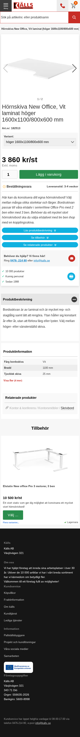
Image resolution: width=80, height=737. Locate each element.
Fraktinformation (14, 599)
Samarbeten (12, 655)
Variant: (9, 136)
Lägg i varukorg (49, 174)
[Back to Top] (48, 729)
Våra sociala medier (16, 649)
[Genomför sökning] (74, 17)
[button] (74, 68)
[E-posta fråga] (71, 258)
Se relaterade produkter (38, 244)
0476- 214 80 (18, 260)
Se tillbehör (38, 237)
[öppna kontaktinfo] (62, 6)
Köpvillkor (10, 593)
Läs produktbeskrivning (38, 230)
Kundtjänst (10, 613)
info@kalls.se (42, 260)
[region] (40, 299)
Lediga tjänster (13, 620)
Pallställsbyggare (14, 635)
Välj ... (13, 515)
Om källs (9, 606)
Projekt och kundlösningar (20, 642)
